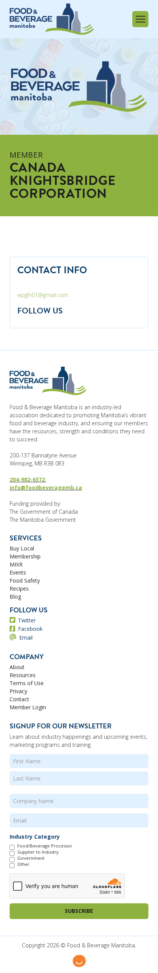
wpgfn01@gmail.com (42, 295)
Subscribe (79, 910)
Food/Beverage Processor (44, 846)
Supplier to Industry (38, 852)
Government (30, 858)
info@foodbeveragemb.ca (46, 487)
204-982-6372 (28, 479)
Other (23, 864)
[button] (140, 19)
